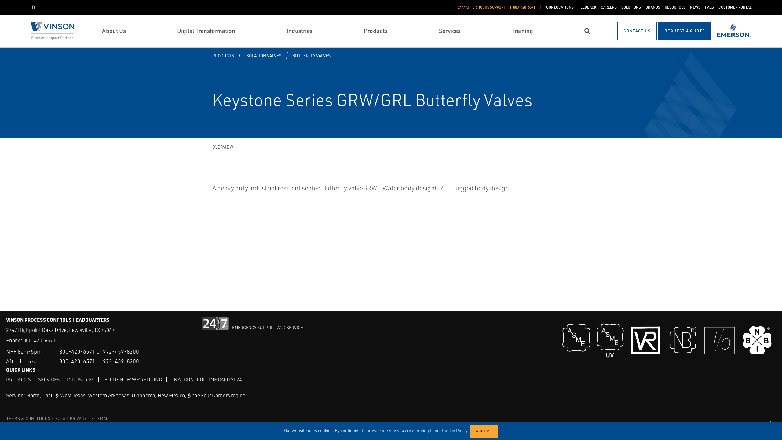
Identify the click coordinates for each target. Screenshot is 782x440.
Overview (222, 147)
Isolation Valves (263, 55)
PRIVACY (78, 418)
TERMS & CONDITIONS (28, 418)
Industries (80, 379)
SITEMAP (99, 418)
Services (49, 379)
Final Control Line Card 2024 (206, 379)
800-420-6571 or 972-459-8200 (99, 351)
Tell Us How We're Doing (132, 379)
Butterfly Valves (311, 55)
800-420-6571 (39, 340)
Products (223, 55)
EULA (60, 418)
